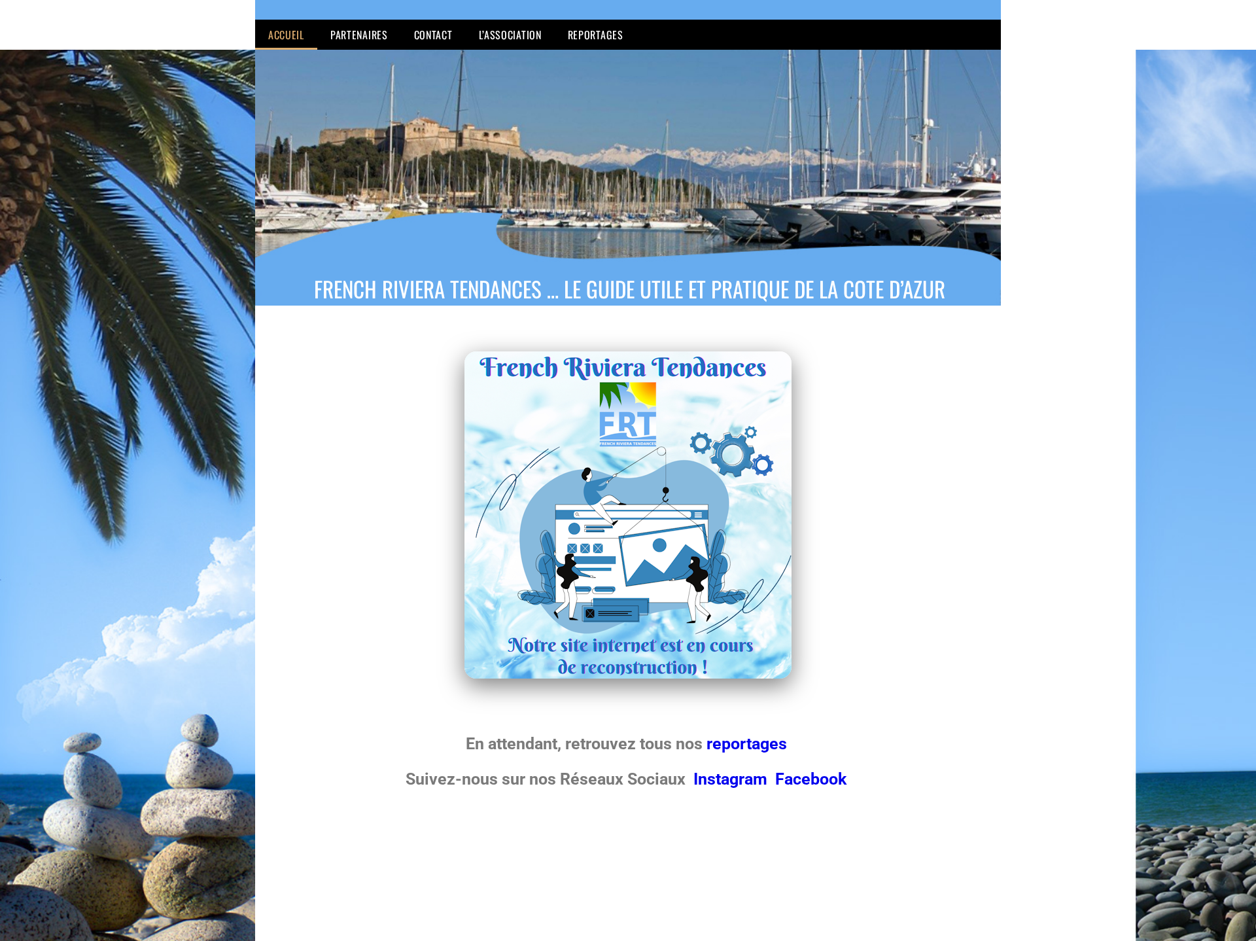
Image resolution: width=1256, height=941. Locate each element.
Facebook (810, 779)
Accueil (286, 35)
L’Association (510, 35)
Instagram (732, 779)
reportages (748, 743)
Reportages (595, 35)
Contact (433, 35)
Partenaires (359, 35)
